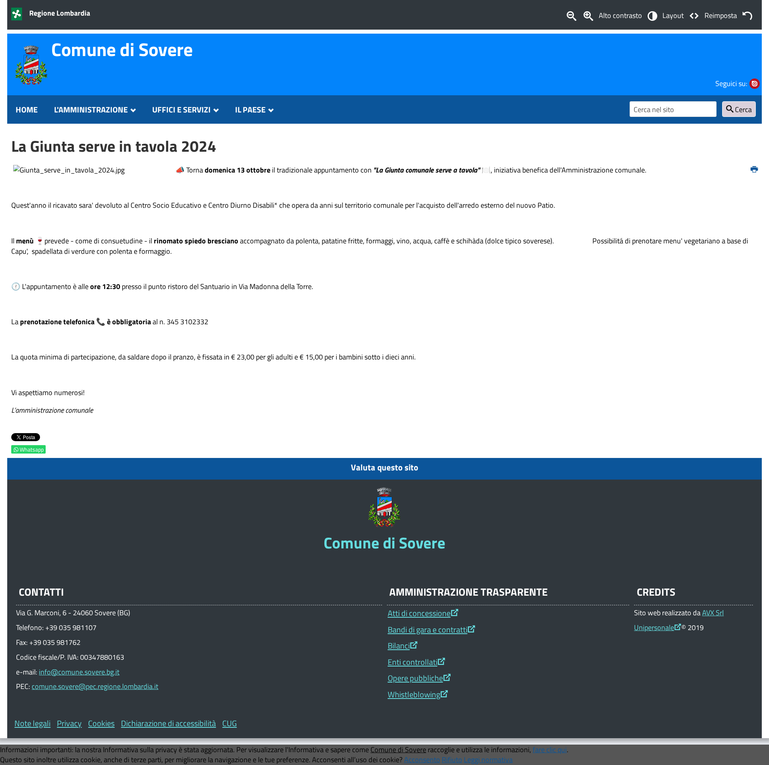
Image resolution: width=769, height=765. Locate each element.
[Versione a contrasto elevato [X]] (652, 15)
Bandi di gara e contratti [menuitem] (427, 629)
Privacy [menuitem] (69, 723)
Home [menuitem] (27, 109)
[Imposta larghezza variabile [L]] (694, 15)
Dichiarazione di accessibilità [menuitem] (168, 723)
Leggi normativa (488, 759)
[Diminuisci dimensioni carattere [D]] (571, 15)
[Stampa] (754, 169)
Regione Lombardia (59, 12)
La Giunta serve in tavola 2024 (113, 146)
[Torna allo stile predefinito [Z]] (747, 15)
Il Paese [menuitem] (250, 109)
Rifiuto (452, 759)
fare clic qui (550, 749)
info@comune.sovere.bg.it (79, 671)
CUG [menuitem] (229, 723)
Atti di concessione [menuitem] (419, 613)
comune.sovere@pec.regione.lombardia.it (95, 686)
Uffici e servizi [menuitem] (181, 109)
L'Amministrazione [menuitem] (91, 109)
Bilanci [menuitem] (399, 645)
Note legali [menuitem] (32, 723)
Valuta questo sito (384, 467)
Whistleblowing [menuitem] (414, 694)
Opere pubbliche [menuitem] (415, 678)
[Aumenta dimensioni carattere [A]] (588, 15)
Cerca (742, 109)
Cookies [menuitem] (101, 723)
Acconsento (422, 759)
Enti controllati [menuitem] (412, 662)
